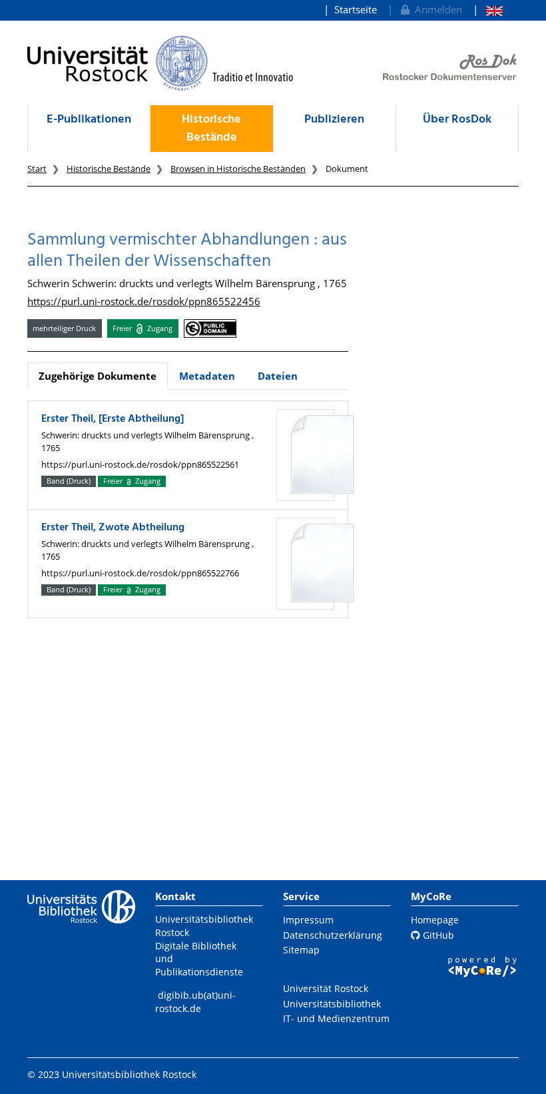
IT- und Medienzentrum (336, 1018)
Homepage (435, 919)
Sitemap (301, 949)
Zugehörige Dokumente (97, 375)
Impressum (308, 919)
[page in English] (487, 9)
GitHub (437, 935)
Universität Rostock (325, 988)
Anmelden (436, 9)
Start (37, 169)
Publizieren (334, 119)
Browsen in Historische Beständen (238, 169)
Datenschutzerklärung (332, 935)
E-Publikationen (89, 119)
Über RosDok (457, 119)
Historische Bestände (211, 128)
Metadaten (207, 375)
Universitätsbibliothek (332, 1003)
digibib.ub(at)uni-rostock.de (195, 1002)
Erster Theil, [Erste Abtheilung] (112, 419)
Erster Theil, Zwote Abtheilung (112, 527)
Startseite (355, 9)
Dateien (278, 375)
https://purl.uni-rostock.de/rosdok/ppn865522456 (143, 301)
